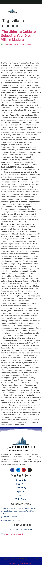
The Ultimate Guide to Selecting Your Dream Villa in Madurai (18, 36)
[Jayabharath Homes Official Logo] (11, 11)
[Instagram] (30, 470)
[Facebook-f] (12, 470)
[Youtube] (24, 470)
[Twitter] (18, 470)
